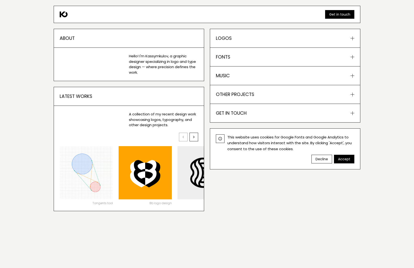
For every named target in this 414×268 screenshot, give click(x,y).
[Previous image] (183, 137)
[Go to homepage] (64, 14)
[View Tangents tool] (86, 172)
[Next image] (194, 137)
